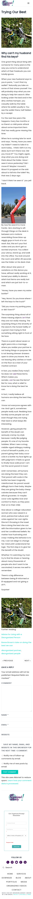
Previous (8, 660)
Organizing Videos (17, 886)
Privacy (16, 894)
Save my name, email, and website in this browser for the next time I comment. (16, 747)
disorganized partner (11, 650)
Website (5, 734)
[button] (28, 3)
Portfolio (11, 882)
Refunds (23, 894)
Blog (18, 878)
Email (5, 724)
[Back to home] (9, 3)
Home (10, 874)
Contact (16, 890)
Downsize (7, 878)
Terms (29, 894)
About (28, 878)
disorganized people (10, 653)
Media (24, 882)
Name (5, 715)
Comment (6, 683)
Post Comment (9, 772)
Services (21, 874)
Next (27, 660)
